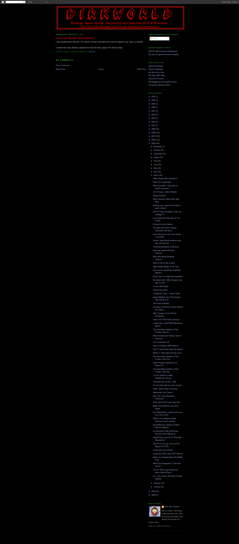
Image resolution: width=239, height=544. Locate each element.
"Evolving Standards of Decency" (166, 247)
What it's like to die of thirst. (164, 263)
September (158, 154)
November (158, 147)
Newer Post (60, 69)
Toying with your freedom (163, 450)
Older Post (141, 69)
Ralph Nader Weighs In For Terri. (166, 267)
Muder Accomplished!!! (162, 182)
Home (101, 69)
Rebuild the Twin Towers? (163, 392)
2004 (153, 491)
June (156, 164)
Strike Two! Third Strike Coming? (166, 320)
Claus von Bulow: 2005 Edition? (75, 38)
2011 (153, 125)
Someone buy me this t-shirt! (164, 382)
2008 (153, 133)
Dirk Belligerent (172, 506)
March (156, 175)
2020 (153, 107)
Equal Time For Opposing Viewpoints (168, 276)
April (156, 172)
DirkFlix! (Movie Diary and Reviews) (163, 51)
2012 (153, 122)
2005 (153, 143)
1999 (153, 495)
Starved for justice (160, 290)
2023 (153, 104)
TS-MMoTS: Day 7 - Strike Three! (166, 294)
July (156, 161)
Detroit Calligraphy (156, 69)
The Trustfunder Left (161, 342)
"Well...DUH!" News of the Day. (165, 389)
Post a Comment (62, 65)
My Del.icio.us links (156, 72)
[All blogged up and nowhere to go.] (163, 82)
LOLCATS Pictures (156, 79)
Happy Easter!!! (159, 195)
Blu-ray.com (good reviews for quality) (164, 54)
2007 (153, 136)
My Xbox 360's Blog (157, 75)
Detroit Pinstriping (156, 66)
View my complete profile (160, 526)
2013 (153, 118)
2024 (153, 100)
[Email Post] (95, 51)
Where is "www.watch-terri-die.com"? (167, 353)
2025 (153, 97)
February (157, 483)
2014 (153, 115)
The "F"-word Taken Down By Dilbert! (168, 349)
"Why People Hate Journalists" (165, 178)
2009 (153, 129)
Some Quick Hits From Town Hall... (167, 402)
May (156, 168)
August (157, 157)
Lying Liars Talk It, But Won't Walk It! (168, 454)
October (157, 150)
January (157, 487)
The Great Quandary (161, 303)
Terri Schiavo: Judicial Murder (165, 192)
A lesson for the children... (163, 224)
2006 (153, 140)
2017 (153, 111)
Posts (154, 38)
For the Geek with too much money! (167, 385)
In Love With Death (160, 286)
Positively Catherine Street (159, 85)
